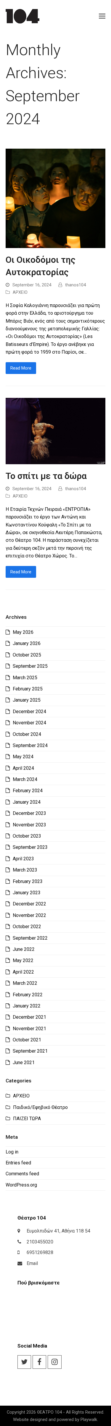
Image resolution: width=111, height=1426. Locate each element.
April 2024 (23, 768)
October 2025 (27, 655)
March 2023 (25, 870)
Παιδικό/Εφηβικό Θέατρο (40, 1107)
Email (32, 1263)
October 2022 (27, 926)
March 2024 (25, 779)
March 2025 (25, 677)
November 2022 (29, 915)
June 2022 (24, 949)
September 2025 (30, 666)
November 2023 (29, 825)
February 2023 (28, 881)
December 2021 (29, 1017)
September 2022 (30, 938)
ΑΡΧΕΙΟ (20, 292)
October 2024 (27, 734)
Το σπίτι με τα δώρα (46, 476)
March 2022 (25, 983)
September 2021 (30, 1051)
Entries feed (18, 1163)
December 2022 (29, 904)
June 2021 (24, 1062)
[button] (102, 16)
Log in (12, 1152)
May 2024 (23, 756)
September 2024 (30, 745)
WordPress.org (21, 1185)
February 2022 (28, 994)
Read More (20, 368)
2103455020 (40, 1242)
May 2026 (23, 632)
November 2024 (29, 723)
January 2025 (27, 700)
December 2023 (29, 813)
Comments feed (22, 1173)
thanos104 (75, 285)
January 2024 (27, 802)
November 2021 (29, 1028)
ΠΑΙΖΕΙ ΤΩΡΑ (27, 1118)
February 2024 (28, 790)
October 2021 (27, 1040)
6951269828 (40, 1252)
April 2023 (23, 858)
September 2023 (30, 847)
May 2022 (23, 960)
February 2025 (28, 689)
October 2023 (27, 836)
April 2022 (23, 972)
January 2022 (27, 1006)
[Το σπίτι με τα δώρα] (56, 431)
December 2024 (29, 711)
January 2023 (27, 892)
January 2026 (27, 643)
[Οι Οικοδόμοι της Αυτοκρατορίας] (56, 198)
